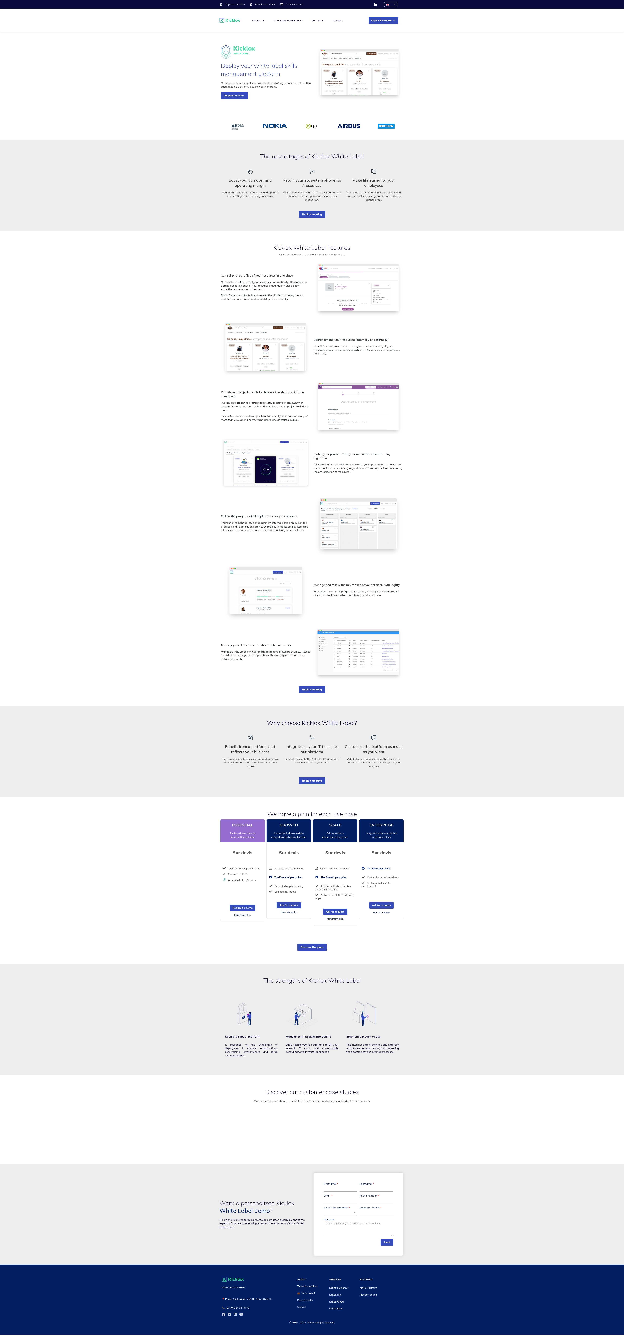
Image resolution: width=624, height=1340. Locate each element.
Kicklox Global (336, 1301)
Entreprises (259, 20)
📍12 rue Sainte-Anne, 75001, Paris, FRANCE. (247, 1299)
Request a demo (243, 907)
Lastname (365, 1183)
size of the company (336, 1207)
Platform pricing (368, 1294)
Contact (337, 20)
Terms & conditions (307, 1286)
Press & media (305, 1300)
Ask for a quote (289, 905)
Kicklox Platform (368, 1288)
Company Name (369, 1207)
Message (329, 1219)
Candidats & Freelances (288, 20)
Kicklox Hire (335, 1294)
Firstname (330, 1183)
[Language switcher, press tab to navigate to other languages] (390, 4)
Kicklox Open (336, 1308)
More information (242, 915)
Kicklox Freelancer (338, 1288)
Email (327, 1195)
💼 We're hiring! (306, 1293)
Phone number (368, 1195)
